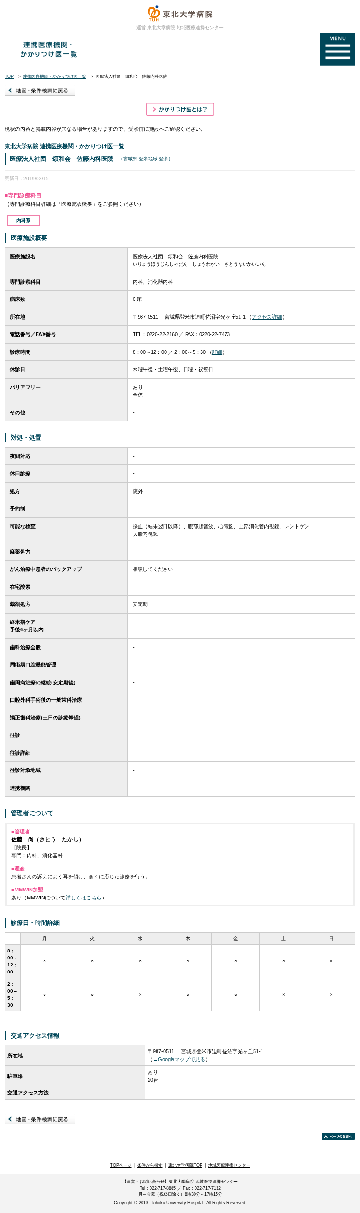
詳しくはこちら (84, 897)
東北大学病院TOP (185, 1165)
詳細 (217, 352)
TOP (9, 76)
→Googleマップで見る (179, 1059)
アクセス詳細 (267, 317)
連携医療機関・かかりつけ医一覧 (54, 76)
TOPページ (121, 1165)
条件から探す (150, 1165)
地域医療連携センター (229, 1165)
